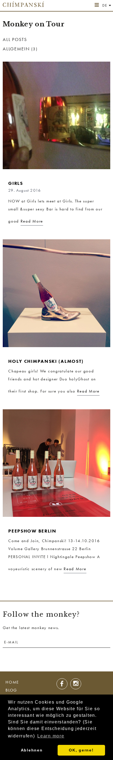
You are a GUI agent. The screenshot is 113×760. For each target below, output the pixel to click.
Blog (11, 690)
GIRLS (15, 183)
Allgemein (16, 49)
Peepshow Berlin (32, 531)
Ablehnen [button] (32, 750)
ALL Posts (15, 39)
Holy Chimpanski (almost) (46, 361)
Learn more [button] (50, 736)
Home (12, 682)
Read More (32, 221)
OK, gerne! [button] (81, 750)
